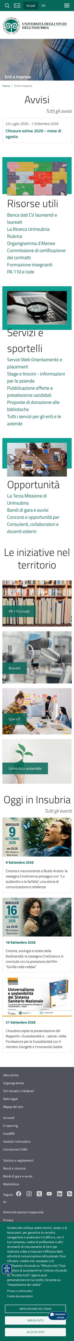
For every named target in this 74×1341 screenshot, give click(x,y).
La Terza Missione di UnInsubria (27, 499)
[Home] (35, 26)
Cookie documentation (20, 1296)
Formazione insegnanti (29, 264)
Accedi (30, 5)
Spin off (37, 711)
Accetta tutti (35, 1332)
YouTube (49, 1193)
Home (6, 86)
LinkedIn (59, 1193)
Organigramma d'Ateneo (31, 243)
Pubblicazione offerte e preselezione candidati (30, 391)
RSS (69, 1193)
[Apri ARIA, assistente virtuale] (58, 1315)
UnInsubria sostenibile (37, 761)
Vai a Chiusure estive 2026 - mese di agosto (37, 130)
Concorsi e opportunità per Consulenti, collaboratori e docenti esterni (33, 524)
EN (43, 5)
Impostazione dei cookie (35, 1309)
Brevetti (37, 657)
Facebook (18, 1193)
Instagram (29, 1193)
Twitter (39, 1193)
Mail (17, 5)
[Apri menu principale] (68, 5)
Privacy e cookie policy (20, 1291)
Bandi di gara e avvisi (27, 509)
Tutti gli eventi (58, 810)
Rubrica (14, 236)
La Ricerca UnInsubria (28, 229)
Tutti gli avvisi (59, 110)
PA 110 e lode (20, 271)
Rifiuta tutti (35, 1320)
